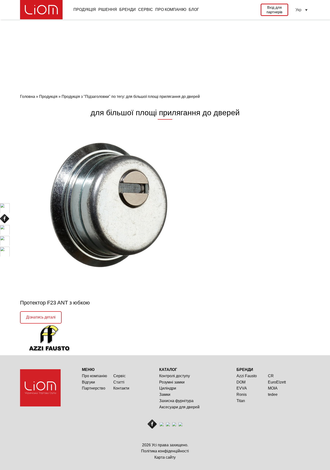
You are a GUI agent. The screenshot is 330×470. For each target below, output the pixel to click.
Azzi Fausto (247, 376)
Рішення (107, 9)
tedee (273, 394)
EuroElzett (277, 382)
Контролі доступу (174, 376)
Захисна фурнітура (176, 401)
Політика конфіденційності (165, 451)
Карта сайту (165, 457)
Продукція (84, 9)
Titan (241, 401)
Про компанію (170, 9)
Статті (118, 382)
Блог (194, 9)
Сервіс (145, 9)
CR (271, 376)
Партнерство (93, 388)
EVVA (242, 388)
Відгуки (88, 382)
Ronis (242, 394)
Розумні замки (172, 382)
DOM (241, 382)
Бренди (127, 9)
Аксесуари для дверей (179, 407)
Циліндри (167, 388)
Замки (164, 394)
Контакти (121, 388)
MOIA (273, 388)
